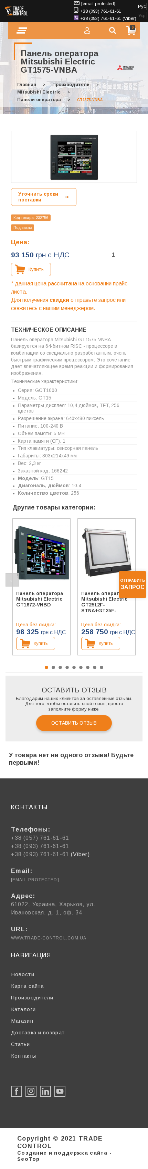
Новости (22, 974)
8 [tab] (94, 667)
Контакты (23, 1056)
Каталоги (23, 1009)
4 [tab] (67, 667)
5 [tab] (74, 667)
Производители (70, 84)
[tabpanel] (41, 587)
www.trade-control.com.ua (48, 938)
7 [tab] (87, 667)
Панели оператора (39, 99)
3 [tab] (60, 667)
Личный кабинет (87, 30)
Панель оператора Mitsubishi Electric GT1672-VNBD (39, 599)
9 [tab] (101, 667)
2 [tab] (53, 667)
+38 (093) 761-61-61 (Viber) (108, 18)
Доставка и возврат (38, 1032)
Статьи (20, 1044)
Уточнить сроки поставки (38, 196)
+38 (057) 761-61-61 (40, 838)
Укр (142, 15)
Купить (36, 269)
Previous (12, 580)
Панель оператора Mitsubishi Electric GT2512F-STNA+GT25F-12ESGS (104, 602)
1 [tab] (46, 667)
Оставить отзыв (74, 723)
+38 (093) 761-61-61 (100, 11)
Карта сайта (27, 986)
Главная (26, 84)
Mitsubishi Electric (39, 92)
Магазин (22, 1021)
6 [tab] (80, 667)
